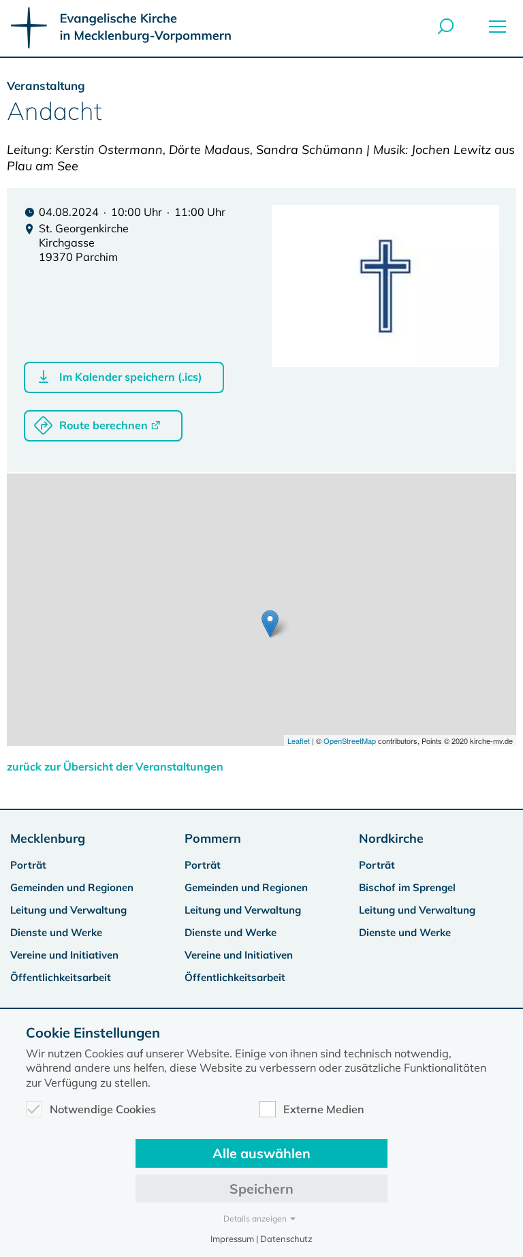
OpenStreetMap (349, 740)
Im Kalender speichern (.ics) (130, 377)
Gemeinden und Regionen (71, 887)
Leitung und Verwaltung (68, 909)
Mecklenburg (47, 838)
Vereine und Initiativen (64, 954)
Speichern (261, 1188)
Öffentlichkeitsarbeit (60, 977)
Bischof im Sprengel (407, 887)
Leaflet (298, 740)
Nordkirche (391, 838)
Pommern (213, 838)
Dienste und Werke (56, 932)
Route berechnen (103, 425)
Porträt (28, 864)
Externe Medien (323, 1109)
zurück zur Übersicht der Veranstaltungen (115, 766)
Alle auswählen (261, 1153)
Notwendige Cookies (103, 1109)
